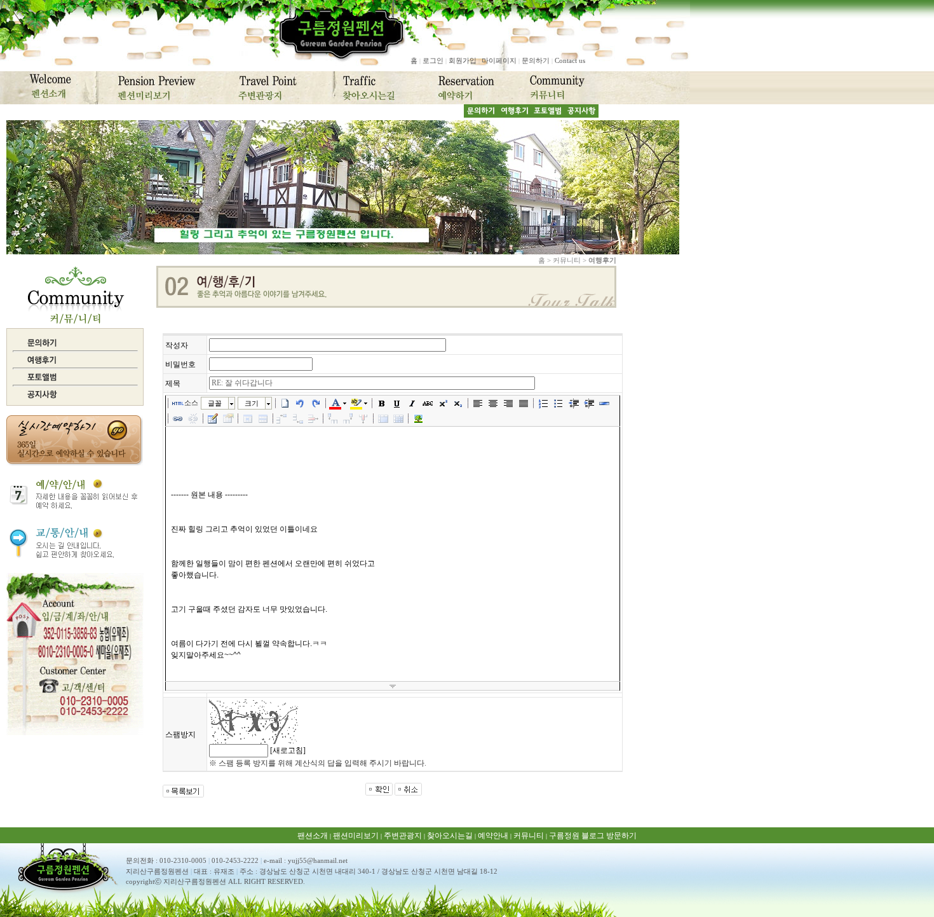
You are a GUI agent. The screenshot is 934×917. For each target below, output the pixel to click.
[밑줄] (397, 403)
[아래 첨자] (458, 403)
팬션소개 (312, 835)
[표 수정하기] (228, 418)
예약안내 (493, 835)
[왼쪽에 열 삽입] (333, 418)
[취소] (300, 403)
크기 (252, 403)
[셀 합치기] (383, 418)
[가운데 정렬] (493, 403)
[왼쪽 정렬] (477, 403)
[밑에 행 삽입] (298, 418)
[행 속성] (263, 418)
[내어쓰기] (573, 403)
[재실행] (315, 403)
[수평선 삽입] (604, 403)
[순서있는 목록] (543, 403)
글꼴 (215, 403)
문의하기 (536, 60)
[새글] (285, 403)
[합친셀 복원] (398, 418)
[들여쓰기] (589, 403)
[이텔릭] (412, 403)
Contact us (570, 60)
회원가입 (463, 60)
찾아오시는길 (450, 835)
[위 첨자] (443, 403)
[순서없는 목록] (558, 403)
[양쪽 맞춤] (523, 403)
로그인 (433, 60)
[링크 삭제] (193, 418)
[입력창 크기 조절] (392, 686)
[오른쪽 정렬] (508, 403)
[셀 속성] (247, 418)
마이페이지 (499, 60)
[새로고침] (288, 750)
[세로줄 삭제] (363, 418)
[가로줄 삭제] (313, 418)
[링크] (178, 418)
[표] (212, 418)
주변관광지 (403, 835)
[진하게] (382, 403)
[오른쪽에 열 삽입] (348, 418)
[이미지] (418, 418)
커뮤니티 (528, 835)
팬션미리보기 (356, 835)
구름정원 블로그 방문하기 (593, 835)
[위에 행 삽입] (282, 418)
